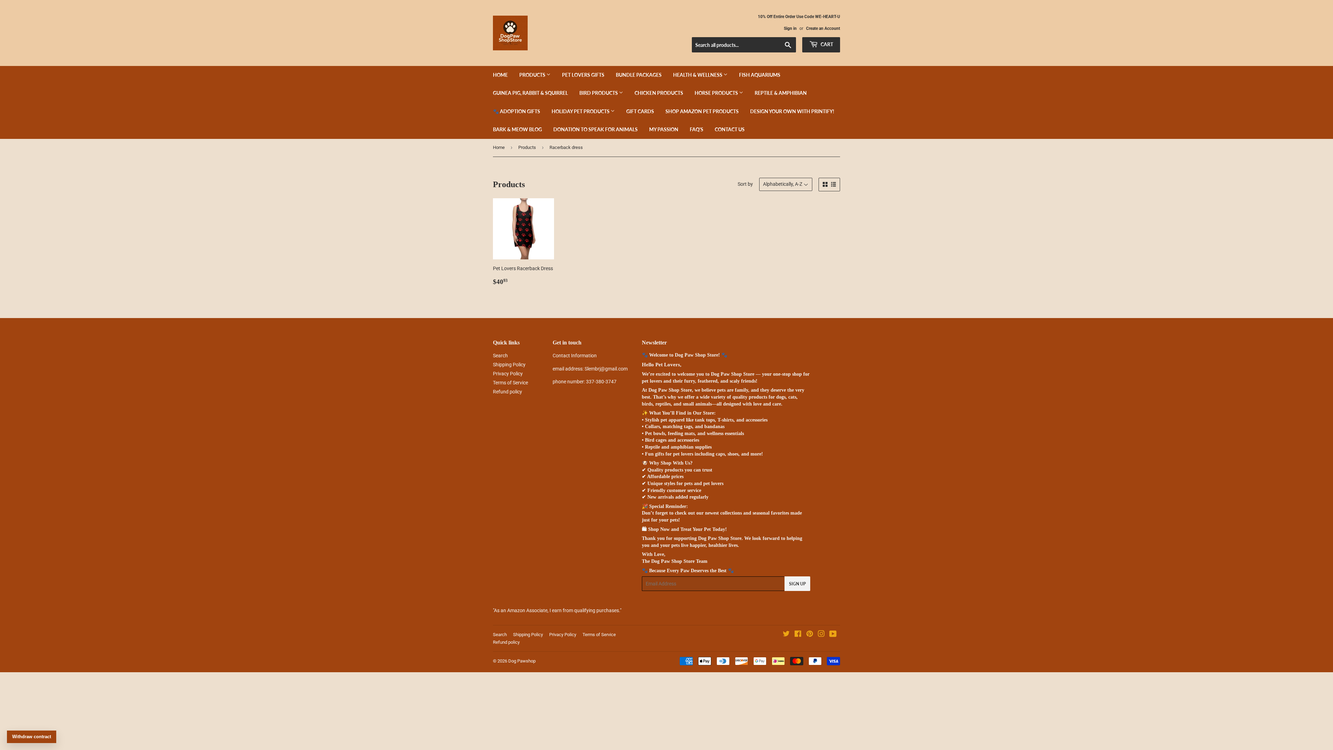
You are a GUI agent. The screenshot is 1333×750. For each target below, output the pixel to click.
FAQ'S (696, 129)
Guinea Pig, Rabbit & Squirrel (530, 93)
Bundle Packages (639, 75)
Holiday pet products (581, 111)
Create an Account (823, 28)
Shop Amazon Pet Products (702, 111)
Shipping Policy (509, 364)
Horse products (717, 93)
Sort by (745, 184)
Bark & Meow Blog (517, 129)
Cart (826, 44)
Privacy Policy (508, 373)
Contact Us (730, 129)
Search (500, 355)
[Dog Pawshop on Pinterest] (809, 635)
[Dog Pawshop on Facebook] (798, 635)
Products (532, 75)
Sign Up (797, 583)
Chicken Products (659, 93)
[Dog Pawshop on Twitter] (786, 635)
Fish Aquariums (759, 75)
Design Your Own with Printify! (792, 111)
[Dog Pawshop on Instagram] (821, 635)
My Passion (663, 129)
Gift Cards (640, 111)
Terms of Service (510, 382)
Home (500, 75)
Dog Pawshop (522, 661)
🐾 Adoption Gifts (516, 111)
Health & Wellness (698, 75)
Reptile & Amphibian (781, 93)
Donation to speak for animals (595, 129)
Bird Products (599, 93)
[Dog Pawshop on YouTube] (833, 635)
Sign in (790, 28)
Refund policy (507, 391)
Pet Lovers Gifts (583, 75)
